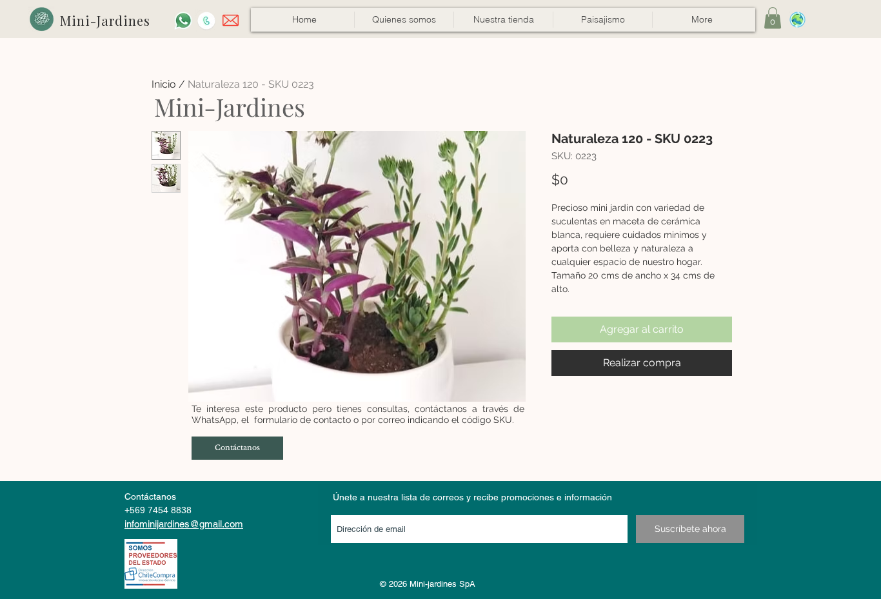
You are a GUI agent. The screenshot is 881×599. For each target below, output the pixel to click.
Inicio (164, 84)
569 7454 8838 (161, 510)
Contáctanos (150, 496)
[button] (503, 20)
